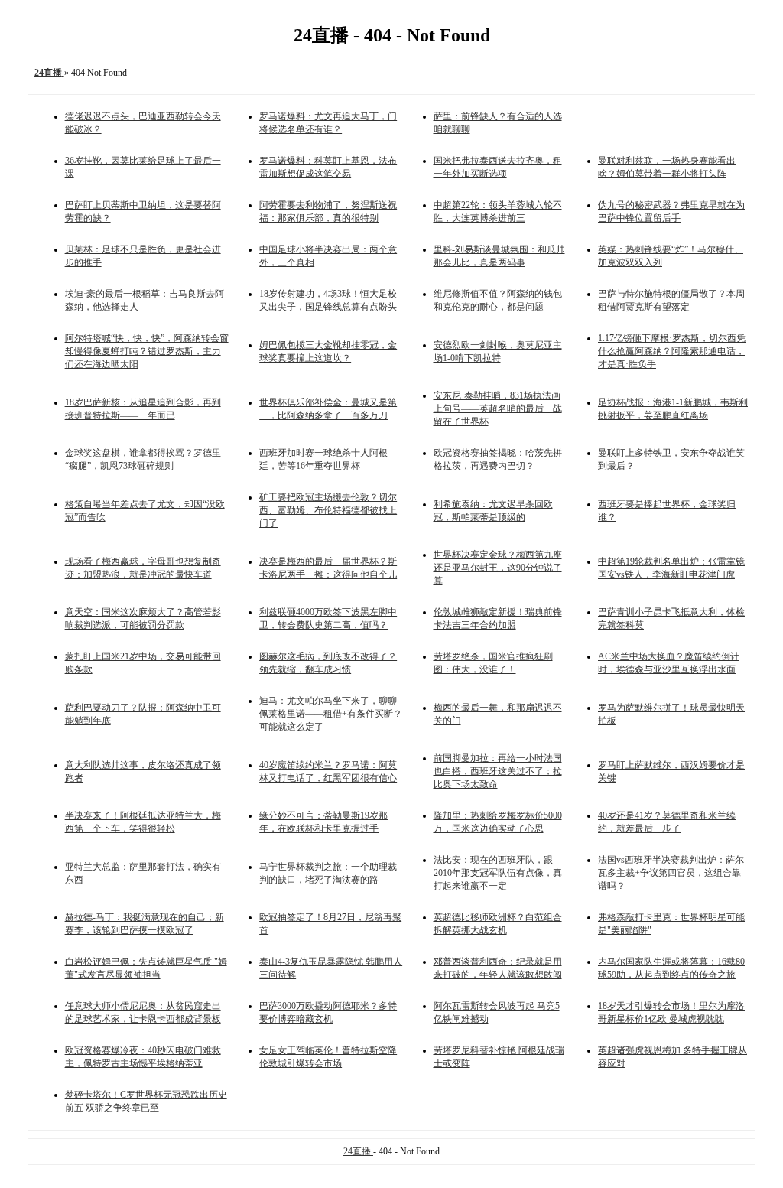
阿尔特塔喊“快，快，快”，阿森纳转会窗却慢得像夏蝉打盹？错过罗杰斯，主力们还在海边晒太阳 (147, 351)
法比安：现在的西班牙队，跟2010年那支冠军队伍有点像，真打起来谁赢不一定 (498, 872)
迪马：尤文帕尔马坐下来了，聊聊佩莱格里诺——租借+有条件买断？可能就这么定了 (330, 713)
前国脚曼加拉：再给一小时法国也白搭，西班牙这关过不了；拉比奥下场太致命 (498, 771)
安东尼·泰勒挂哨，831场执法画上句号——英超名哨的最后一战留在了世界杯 (498, 408)
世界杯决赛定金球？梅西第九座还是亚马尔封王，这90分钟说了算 (498, 567)
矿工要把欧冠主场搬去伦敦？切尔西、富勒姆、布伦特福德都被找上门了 (328, 510)
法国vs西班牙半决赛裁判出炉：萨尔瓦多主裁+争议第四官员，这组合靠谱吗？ (671, 872)
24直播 (358, 1151)
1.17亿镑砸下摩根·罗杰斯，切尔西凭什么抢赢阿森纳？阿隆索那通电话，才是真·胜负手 (672, 351)
